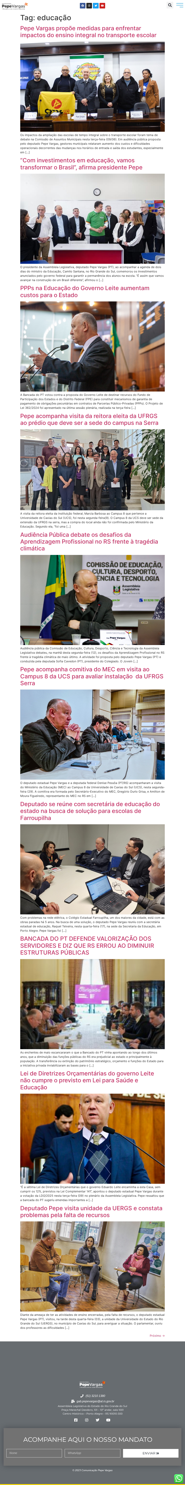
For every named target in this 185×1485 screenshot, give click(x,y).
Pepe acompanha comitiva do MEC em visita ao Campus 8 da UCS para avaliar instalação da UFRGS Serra (92, 676)
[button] (170, 5)
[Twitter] (95, 5)
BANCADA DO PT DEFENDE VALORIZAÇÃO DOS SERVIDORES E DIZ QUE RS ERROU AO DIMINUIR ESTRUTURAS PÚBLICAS (87, 945)
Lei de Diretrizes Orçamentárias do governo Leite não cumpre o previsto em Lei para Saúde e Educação (87, 1080)
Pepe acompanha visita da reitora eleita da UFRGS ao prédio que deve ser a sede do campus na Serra (89, 419)
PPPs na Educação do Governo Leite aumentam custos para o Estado (84, 291)
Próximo (157, 1335)
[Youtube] (102, 5)
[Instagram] (89, 5)
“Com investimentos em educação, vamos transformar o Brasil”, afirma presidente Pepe (81, 164)
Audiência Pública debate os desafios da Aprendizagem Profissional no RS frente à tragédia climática (89, 541)
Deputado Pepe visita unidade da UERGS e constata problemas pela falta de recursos (91, 1212)
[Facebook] (82, 5)
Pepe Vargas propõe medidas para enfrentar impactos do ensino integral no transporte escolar (88, 32)
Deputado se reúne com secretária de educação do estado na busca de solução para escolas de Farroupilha (90, 811)
